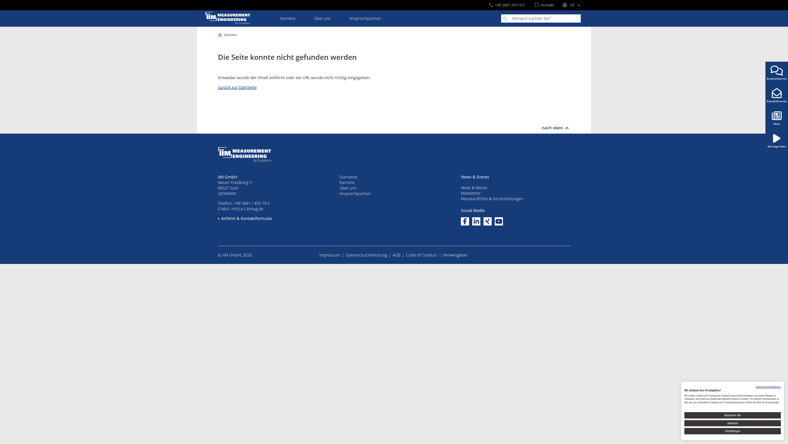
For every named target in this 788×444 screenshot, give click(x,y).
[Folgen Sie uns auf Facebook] (465, 221)
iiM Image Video (776, 146)
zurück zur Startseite (237, 87)
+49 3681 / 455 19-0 (252, 203)
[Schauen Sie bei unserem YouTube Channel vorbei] (499, 221)
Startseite (230, 35)
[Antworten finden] (505, 18)
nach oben (552, 128)
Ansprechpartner (365, 18)
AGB (397, 255)
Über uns (322, 18)
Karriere (287, 18)
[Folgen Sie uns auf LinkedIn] (476, 221)
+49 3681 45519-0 (510, 4)
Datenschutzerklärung (366, 255)
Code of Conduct (421, 255)
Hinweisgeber (455, 255)
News (776, 124)
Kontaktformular (777, 101)
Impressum (329, 255)
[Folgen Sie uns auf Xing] (487, 221)
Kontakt (547, 4)
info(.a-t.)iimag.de (247, 209)
